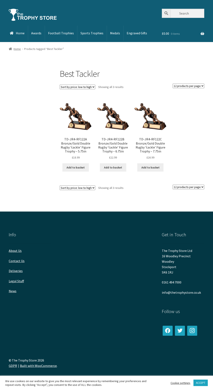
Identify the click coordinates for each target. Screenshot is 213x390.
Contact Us (17, 261)
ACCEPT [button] (200, 383)
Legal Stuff (16, 281)
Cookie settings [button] (180, 383)
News (12, 291)
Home (17, 49)
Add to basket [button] (76, 167)
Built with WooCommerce (38, 366)
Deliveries (16, 271)
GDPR (13, 366)
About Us (15, 251)
